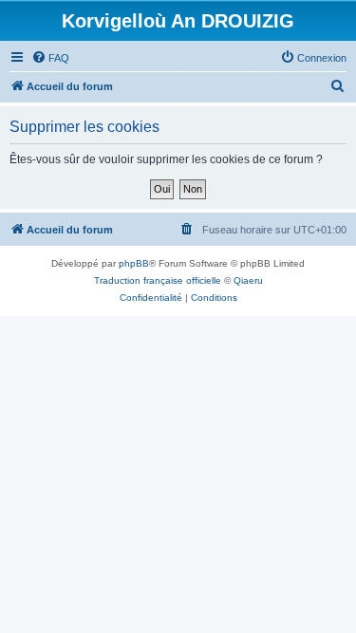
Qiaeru (248, 280)
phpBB (134, 263)
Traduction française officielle (157, 280)
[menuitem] (50, 58)
